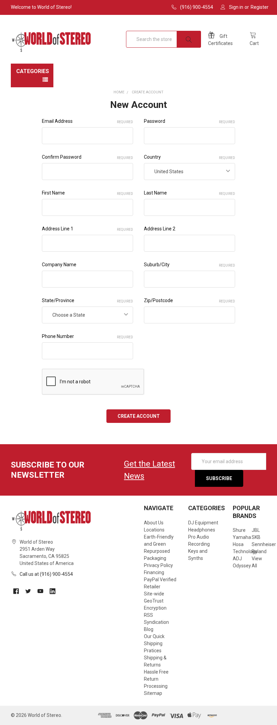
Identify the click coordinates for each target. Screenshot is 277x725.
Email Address (87, 121)
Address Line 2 (159, 228)
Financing (154, 572)
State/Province (87, 300)
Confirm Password (87, 157)
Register (260, 7)
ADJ (237, 558)
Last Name (189, 193)
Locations (154, 530)
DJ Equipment (203, 522)
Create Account (147, 92)
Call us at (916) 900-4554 (46, 574)
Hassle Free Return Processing (156, 679)
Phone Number (87, 336)
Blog (148, 629)
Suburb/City (189, 264)
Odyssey (242, 565)
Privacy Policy (158, 565)
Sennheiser (264, 544)
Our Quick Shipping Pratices (154, 643)
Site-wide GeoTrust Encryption (155, 601)
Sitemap (153, 693)
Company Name (59, 264)
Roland (259, 551)
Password (189, 121)
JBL (256, 530)
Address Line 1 (87, 228)
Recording (199, 544)
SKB (256, 537)
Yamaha (242, 537)
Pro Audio (198, 537)
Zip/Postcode (189, 300)
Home (119, 92)
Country (189, 157)
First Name (87, 193)
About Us (153, 522)
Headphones (201, 530)
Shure (239, 530)
